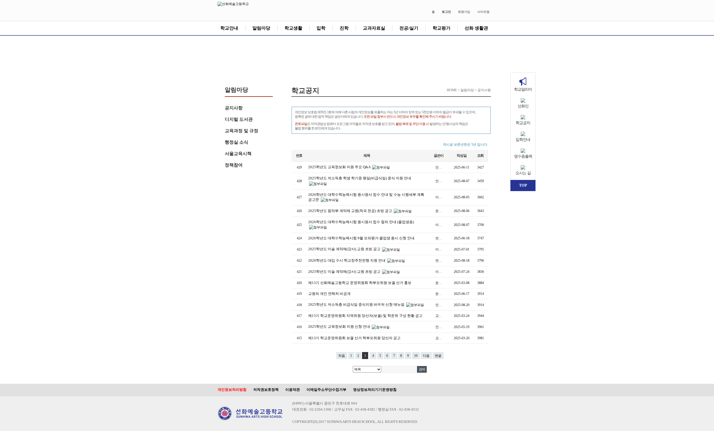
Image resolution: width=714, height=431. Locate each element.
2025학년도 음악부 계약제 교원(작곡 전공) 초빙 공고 (350, 211)
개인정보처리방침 (232, 389)
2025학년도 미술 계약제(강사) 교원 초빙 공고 (344, 249)
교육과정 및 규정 (241, 130)
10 (416, 356)
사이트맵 (483, 11)
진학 (344, 28)
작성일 (461, 155)
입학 (321, 28)
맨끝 (438, 356)
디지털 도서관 (239, 119)
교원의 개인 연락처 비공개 (329, 294)
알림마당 (261, 28)
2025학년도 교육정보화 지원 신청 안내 (339, 326)
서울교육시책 (238, 153)
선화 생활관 (476, 28)
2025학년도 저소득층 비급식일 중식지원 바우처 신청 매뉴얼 (356, 304)
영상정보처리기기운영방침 (375, 389)
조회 (480, 155)
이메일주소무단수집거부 (326, 389)
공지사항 (234, 107)
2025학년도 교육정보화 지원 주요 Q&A (339, 167)
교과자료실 (374, 28)
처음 (341, 356)
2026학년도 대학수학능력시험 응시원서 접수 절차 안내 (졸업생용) (361, 222)
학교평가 (441, 28)
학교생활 (293, 28)
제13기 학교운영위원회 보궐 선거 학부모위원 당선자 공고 (354, 338)
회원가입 (464, 11)
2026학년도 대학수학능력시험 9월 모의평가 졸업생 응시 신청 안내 (361, 238)
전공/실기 (408, 28)
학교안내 (229, 28)
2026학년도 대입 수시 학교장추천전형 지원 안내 (347, 260)
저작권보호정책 (266, 389)
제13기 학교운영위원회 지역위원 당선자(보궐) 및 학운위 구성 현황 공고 (365, 316)
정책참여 (234, 165)
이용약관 (292, 389)
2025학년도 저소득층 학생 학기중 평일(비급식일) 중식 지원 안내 (359, 178)
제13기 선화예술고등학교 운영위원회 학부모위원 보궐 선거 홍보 (359, 283)
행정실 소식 (236, 142)
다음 (426, 356)
